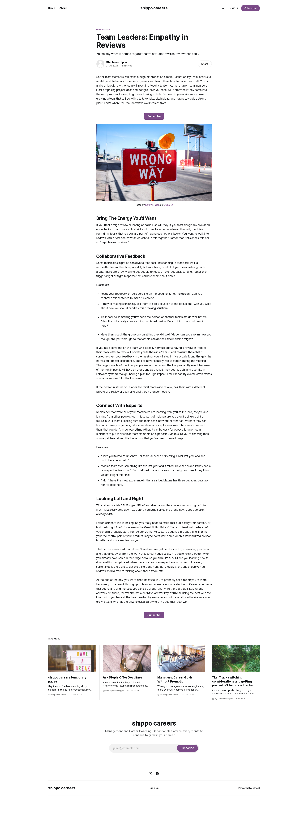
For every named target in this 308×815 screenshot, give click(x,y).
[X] (150, 773)
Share (204, 63)
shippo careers (154, 8)
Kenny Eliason (152, 204)
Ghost (256, 787)
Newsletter (103, 29)
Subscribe (250, 8)
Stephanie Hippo (116, 62)
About (63, 7)
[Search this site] (223, 8)
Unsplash (168, 204)
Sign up (154, 787)
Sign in (234, 7)
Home (51, 7)
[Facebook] (157, 773)
